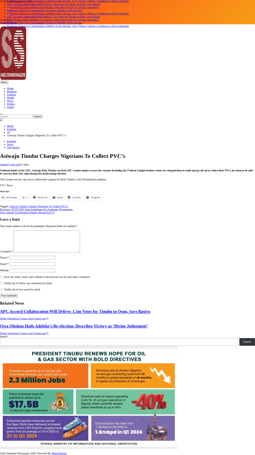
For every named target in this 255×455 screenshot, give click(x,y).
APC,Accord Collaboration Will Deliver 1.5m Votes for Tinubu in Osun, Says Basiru (53, 4)
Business (12, 91)
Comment (6, 251)
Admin (4, 164)
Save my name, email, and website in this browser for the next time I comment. (47, 276)
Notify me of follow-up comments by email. (28, 283)
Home (10, 88)
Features (11, 94)
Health (10, 97)
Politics (11, 104)
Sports (10, 107)
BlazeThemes (59, 453)
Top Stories (13, 147)
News (10, 100)
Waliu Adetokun (9, 318)
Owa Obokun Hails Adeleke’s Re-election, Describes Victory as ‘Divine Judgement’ (53, 7)
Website (4, 270)
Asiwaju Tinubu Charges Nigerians (28, 206)
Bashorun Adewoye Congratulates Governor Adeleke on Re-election (44, 10)
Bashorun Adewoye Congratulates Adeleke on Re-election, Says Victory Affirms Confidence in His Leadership (68, 13)
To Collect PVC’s (58, 206)
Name (4, 257)
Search (3, 336)
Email (4, 263)
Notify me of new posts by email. (22, 289)
